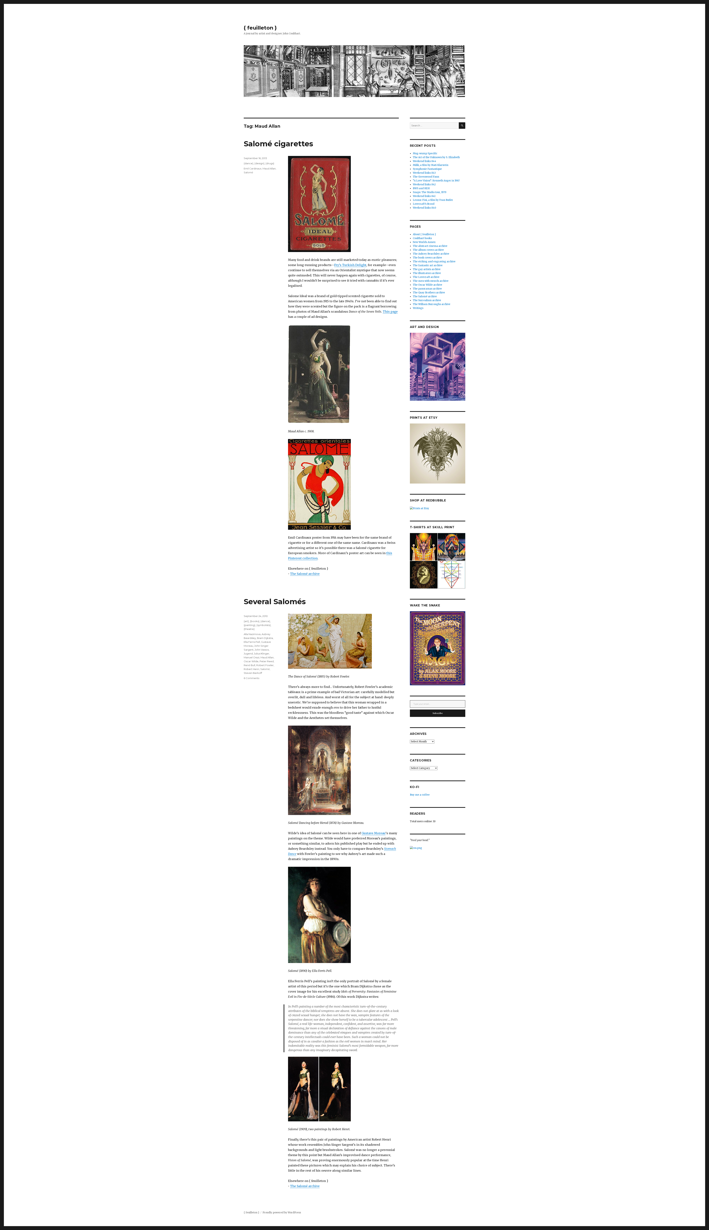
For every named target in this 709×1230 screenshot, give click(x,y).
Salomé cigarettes (278, 143)
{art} (246, 621)
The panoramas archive (427, 288)
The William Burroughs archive (431, 304)
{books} (254, 621)
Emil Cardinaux (252, 168)
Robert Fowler (265, 665)
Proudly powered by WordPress (282, 1212)
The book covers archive (427, 257)
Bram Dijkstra (265, 638)
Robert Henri (251, 669)
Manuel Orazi (251, 657)
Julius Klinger (261, 653)
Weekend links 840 (424, 207)
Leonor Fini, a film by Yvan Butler (433, 200)
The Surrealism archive (427, 300)
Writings (418, 308)
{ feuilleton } (260, 28)
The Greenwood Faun (426, 176)
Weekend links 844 (424, 161)
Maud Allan (269, 168)
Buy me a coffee (420, 794)
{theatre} (249, 628)
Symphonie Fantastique (427, 169)
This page (390, 311)
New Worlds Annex (424, 242)
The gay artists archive (427, 269)
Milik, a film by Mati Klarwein (430, 165)
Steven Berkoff (253, 672)
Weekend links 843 (424, 172)
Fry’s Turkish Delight (350, 265)
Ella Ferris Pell (252, 641)
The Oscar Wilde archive (427, 284)
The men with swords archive (430, 281)
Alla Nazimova (252, 634)
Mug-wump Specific (425, 153)
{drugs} (270, 163)
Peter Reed (267, 661)
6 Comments (251, 678)
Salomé (248, 172)
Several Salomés (275, 601)
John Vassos (262, 649)
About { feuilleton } (424, 234)
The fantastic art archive (428, 265)
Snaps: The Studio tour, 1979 (429, 192)
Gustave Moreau (374, 833)
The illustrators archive (427, 273)
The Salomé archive (305, 574)
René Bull (249, 665)
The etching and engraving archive (434, 261)
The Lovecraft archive (426, 277)
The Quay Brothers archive (429, 292)
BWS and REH (421, 188)
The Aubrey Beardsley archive (431, 253)
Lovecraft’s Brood (423, 203)
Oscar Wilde (251, 661)
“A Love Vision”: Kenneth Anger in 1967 (436, 180)
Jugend (248, 653)
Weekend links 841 (424, 196)
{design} (259, 163)
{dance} (248, 163)
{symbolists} (263, 625)
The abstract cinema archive (430, 246)
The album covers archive (428, 249)
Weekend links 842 (424, 184)
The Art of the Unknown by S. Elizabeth (436, 157)
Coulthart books (422, 238)
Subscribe (438, 713)
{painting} (249, 625)
